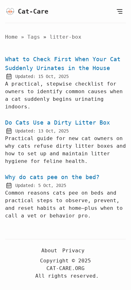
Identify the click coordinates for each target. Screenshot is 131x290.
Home (11, 37)
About (49, 251)
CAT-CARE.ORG (65, 268)
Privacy (73, 251)
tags (35, 37)
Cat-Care (33, 11)
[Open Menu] (119, 11)
